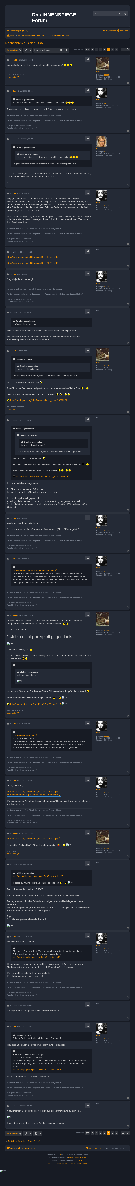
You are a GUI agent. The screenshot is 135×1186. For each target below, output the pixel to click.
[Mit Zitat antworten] (87, 59)
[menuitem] (25, 31)
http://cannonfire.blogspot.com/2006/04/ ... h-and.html (32, 794)
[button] (87, 49)
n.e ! (98, 148)
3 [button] (104, 49)
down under (11, 77)
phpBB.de (79, 1160)
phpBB (58, 1154)
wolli (98, 71)
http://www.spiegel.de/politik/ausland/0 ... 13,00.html (32, 257)
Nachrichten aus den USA (24, 43)
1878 (106, 152)
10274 (106, 75)
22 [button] (123, 49)
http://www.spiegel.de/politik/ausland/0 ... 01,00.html (32, 263)
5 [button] (112, 49)
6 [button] (116, 49)
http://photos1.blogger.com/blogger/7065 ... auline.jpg (32, 791)
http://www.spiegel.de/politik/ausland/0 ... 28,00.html (36, 1069)
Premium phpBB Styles (77, 1157)
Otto (98, 100)
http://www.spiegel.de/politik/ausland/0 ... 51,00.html (36, 957)
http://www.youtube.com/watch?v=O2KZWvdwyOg (34, 704)
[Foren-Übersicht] (19, 15)
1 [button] (96, 49)
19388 (106, 103)
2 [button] (100, 49)
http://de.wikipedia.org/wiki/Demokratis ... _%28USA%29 (37, 400)
